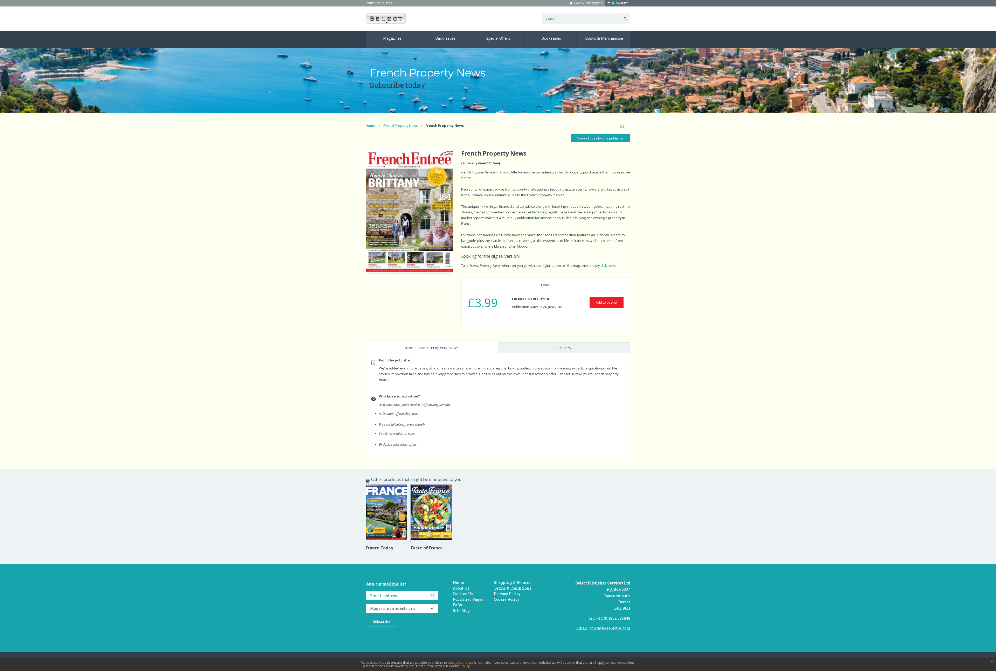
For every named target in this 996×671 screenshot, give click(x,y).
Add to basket (606, 302)
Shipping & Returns (512, 582)
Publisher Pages (468, 599)
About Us (461, 588)
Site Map (461, 610)
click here (607, 265)
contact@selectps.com (610, 628)
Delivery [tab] (564, 347)
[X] (992, 660)
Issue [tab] (545, 284)
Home (370, 125)
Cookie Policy (506, 599)
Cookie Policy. (459, 665)
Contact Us (463, 593)
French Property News (400, 125)
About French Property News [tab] (432, 347)
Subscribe (381, 621)
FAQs (457, 604)
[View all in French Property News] (622, 126)
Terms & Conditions (512, 588)
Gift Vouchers (379, 3)
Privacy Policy (507, 593)
